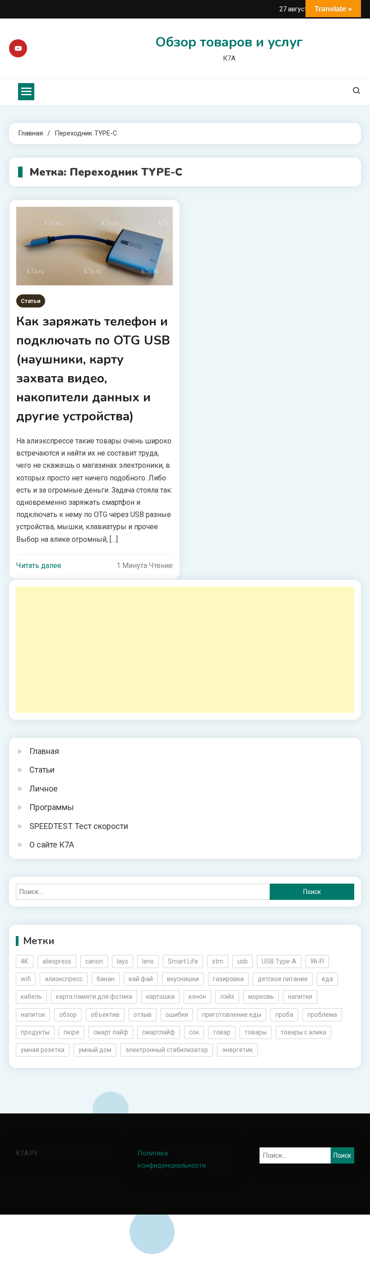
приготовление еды (231, 1014)
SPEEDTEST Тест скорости (78, 826)
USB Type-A (279, 961)
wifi (26, 979)
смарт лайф (110, 1032)
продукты (35, 1032)
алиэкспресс (64, 979)
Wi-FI (317, 961)
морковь (261, 996)
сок (194, 1032)
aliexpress (56, 961)
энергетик (237, 1049)
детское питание (283, 979)
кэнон (197, 996)
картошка (160, 996)
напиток (33, 1014)
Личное (43, 788)
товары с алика (303, 1032)
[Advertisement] (185, 650)
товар (222, 1032)
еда (327, 979)
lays (122, 961)
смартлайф (158, 1032)
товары (256, 1032)
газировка (228, 979)
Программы (51, 807)
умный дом (95, 1049)
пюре (71, 1032)
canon (94, 961)
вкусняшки (183, 979)
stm (217, 961)
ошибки (177, 1014)
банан (106, 979)
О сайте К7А (51, 844)
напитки (300, 996)
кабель (31, 996)
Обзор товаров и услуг (229, 42)
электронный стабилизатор (166, 1049)
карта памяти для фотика (94, 996)
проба (284, 1014)
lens (148, 961)
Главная (44, 751)
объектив (105, 1014)
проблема (322, 1014)
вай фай (141, 979)
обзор (68, 1014)
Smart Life (183, 961)
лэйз (227, 996)
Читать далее (38, 565)
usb (242, 961)
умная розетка (43, 1049)
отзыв (143, 1014)
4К (24, 961)
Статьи (31, 301)
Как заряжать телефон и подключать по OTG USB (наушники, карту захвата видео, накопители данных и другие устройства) (93, 369)
